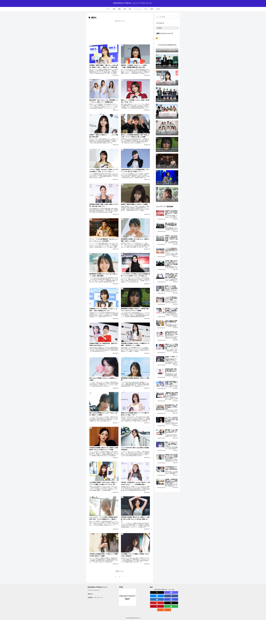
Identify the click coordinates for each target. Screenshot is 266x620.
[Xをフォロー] (157, 592)
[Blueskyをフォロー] (157, 596)
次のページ (120, 571)
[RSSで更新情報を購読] (164, 609)
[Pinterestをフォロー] (157, 606)
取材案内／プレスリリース (95, 597)
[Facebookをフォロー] (171, 596)
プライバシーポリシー (94, 590)
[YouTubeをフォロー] (157, 602)
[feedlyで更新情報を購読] (171, 606)
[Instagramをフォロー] (171, 599)
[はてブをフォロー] (157, 599)
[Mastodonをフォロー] (171, 592)
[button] (177, 17)
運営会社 (90, 594)
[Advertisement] (104, 32)
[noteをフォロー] (171, 602)
